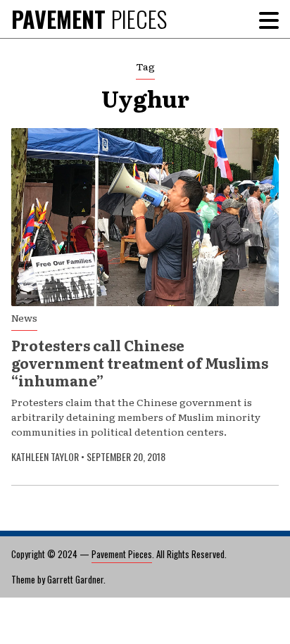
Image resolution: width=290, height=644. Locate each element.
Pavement (89, 18)
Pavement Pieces (122, 554)
